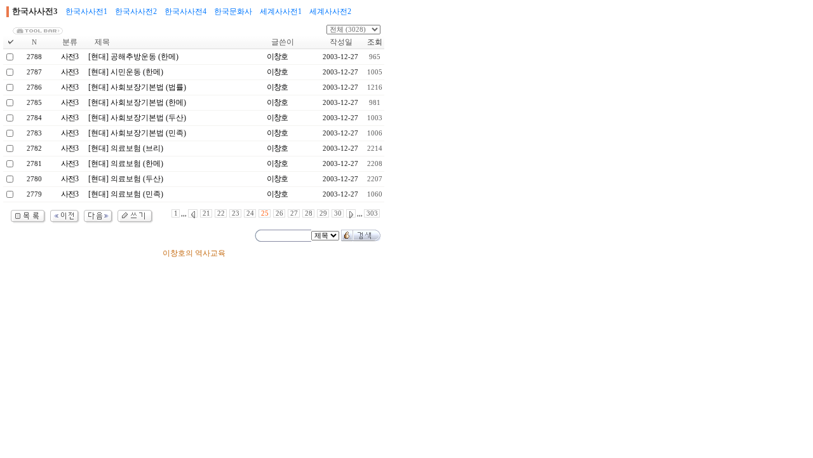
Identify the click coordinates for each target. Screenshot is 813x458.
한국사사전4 (185, 11)
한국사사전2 (136, 11)
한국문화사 (233, 11)
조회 (374, 42)
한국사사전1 (86, 11)
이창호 (277, 56)
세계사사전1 (281, 11)
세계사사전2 (330, 11)
